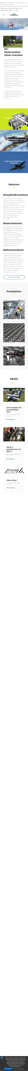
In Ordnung (8, 1068)
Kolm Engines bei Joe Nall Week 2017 (13, 410)
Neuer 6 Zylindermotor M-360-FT (13, 449)
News (17, 414)
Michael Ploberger (11, 414)
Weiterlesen (10, 419)
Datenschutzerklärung (18, 1068)
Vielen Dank (11, 480)
